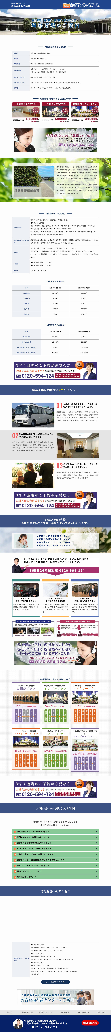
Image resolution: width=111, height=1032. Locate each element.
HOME (9, 1012)
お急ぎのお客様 (90, 1023)
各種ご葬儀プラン (83, 1012)
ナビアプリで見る (57, 982)
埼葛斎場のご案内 (20, 6)
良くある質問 (65, 1012)
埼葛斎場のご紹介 (27, 1012)
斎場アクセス (102, 1012)
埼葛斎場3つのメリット (46, 1012)
